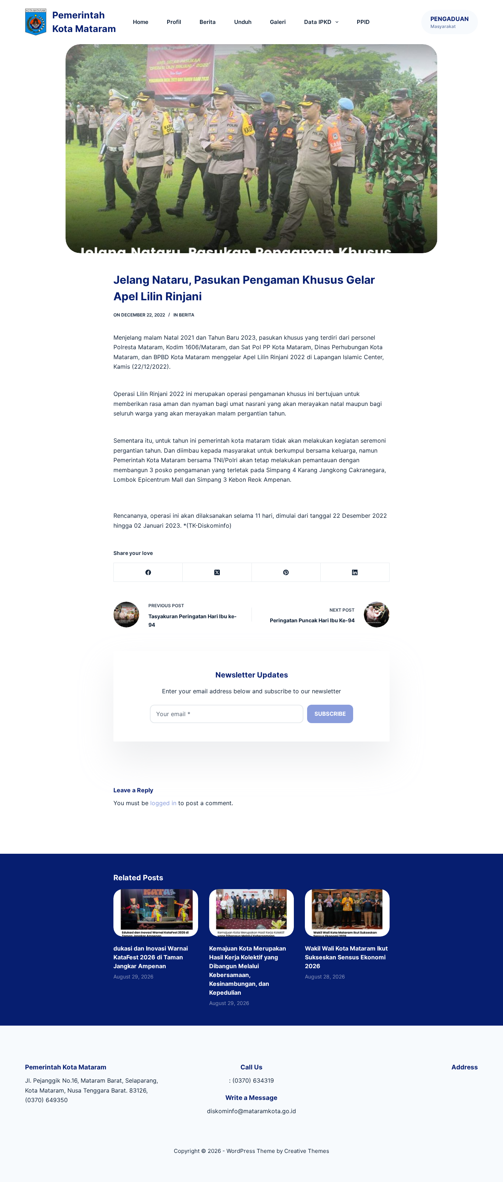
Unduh (243, 21)
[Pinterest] (286, 572)
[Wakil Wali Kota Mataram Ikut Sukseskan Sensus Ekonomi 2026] (347, 913)
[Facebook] (148, 572)
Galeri (278, 21)
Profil (174, 21)
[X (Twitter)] (217, 572)
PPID (363, 21)
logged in (163, 803)
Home (140, 21)
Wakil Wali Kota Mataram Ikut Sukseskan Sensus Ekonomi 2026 (346, 957)
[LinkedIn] (355, 572)
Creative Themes (306, 1150)
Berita (208, 21)
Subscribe (330, 713)
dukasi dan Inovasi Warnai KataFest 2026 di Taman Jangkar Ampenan (150, 957)
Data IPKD (317, 21)
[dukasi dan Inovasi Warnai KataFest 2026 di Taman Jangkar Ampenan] (155, 913)
